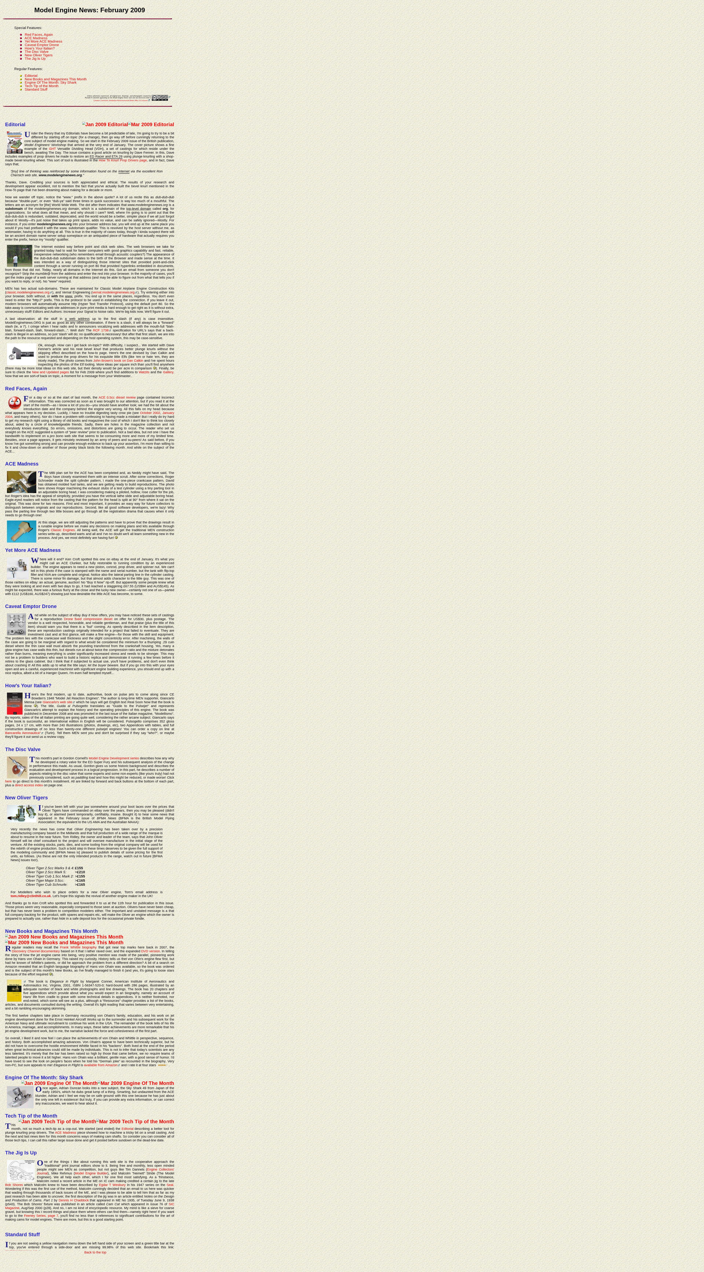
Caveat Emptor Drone (42, 45)
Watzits (144, 372)
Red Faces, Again (39, 35)
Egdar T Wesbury (112, 1185)
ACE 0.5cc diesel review (117, 397)
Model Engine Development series (114, 758)
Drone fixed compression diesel (88, 619)
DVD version (150, 951)
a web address (77, 319)
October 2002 (150, 413)
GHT (52, 149)
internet (123, 171)
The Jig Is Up (35, 59)
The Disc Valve (37, 52)
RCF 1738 (101, 330)
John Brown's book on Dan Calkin (118, 360)
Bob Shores (14, 1185)
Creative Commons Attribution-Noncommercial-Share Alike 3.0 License (121, 100)
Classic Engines (63, 530)
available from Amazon (100, 1065)
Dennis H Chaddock (74, 1200)
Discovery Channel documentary (36, 951)
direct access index (29, 785)
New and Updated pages (50, 372)
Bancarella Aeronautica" (23, 733)
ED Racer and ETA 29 (106, 156)
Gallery (168, 372)
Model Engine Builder (91, 1173)
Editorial (31, 76)
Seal (170, 1185)
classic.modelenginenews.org (27, 292)
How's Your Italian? (40, 48)
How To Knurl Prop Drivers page (123, 160)
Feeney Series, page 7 (41, 1216)
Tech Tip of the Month (42, 86)
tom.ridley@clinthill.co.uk (31, 896)
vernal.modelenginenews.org (113, 292)
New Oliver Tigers (39, 55)
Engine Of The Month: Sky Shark (51, 82)
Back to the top (95, 1252)
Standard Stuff (36, 89)
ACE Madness (36, 38)
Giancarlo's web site (57, 702)
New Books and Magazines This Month (56, 79)
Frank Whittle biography (78, 947)
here (8, 781)
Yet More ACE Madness (43, 41)
